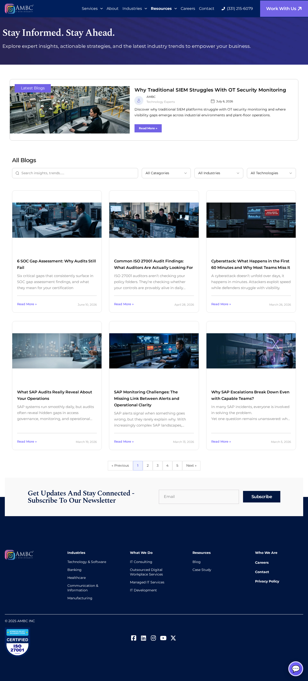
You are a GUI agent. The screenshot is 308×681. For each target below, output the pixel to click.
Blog (196, 562)
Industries (132, 8)
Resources (161, 8)
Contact (206, 8)
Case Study (201, 570)
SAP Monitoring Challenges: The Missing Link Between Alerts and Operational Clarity (146, 398)
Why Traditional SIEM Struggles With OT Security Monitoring (210, 90)
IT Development (143, 590)
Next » (191, 465)
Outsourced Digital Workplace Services (146, 572)
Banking (74, 570)
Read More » (148, 128)
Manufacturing (79, 598)
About (113, 8)
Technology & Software (86, 562)
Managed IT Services (147, 582)
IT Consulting (141, 562)
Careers (188, 8)
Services (90, 8)
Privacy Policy (267, 581)
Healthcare (76, 578)
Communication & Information (82, 587)
